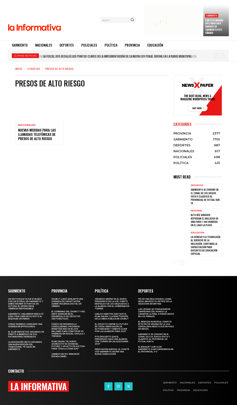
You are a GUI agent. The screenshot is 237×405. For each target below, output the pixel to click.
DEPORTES (197, 185)
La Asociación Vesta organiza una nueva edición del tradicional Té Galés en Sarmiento (25, 345)
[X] (128, 386)
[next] (223, 55)
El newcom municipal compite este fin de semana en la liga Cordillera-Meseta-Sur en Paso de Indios (156, 325)
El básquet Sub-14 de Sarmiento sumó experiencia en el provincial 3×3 (155, 349)
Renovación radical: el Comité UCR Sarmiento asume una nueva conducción (112, 351)
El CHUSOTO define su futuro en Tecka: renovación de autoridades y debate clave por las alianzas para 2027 (111, 328)
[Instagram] (118, 386)
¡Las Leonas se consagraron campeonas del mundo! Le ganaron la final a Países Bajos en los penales (156, 313)
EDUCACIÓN (197, 233)
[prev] (217, 55)
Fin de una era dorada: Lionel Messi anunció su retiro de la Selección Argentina (155, 301)
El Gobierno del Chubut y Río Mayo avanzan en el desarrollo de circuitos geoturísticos (68, 315)
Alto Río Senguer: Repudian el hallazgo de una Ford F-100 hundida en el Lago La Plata (204, 220)
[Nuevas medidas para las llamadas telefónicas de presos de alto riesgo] (39, 105)
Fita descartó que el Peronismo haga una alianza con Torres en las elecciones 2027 (111, 340)
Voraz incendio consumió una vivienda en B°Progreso (25, 325)
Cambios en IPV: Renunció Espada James (65, 355)
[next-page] (181, 262)
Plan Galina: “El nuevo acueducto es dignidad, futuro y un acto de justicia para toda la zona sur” (68, 345)
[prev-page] (175, 262)
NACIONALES (27, 125)
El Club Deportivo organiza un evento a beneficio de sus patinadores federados (26, 334)
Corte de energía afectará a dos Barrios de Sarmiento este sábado (214, 26)
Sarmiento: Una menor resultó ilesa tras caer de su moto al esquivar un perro (26, 316)
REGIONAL (196, 211)
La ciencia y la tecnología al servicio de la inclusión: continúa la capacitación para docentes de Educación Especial (205, 245)
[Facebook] (108, 386)
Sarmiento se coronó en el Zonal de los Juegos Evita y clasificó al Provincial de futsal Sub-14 (206, 196)
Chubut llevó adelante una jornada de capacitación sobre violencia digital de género (67, 302)
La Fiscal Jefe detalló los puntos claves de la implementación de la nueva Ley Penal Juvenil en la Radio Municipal (116, 56)
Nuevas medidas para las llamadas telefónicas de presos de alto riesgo (37, 134)
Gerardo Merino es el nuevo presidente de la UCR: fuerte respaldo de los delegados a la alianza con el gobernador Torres (112, 304)
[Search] (132, 20)
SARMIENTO (211, 15)
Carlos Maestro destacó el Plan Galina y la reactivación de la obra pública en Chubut (112, 316)
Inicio (18, 69)
